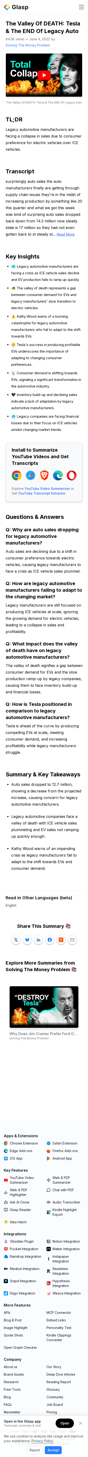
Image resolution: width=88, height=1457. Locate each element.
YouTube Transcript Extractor (41, 493)
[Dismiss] (80, 1423)
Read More (66, 234)
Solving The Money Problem (28, 45)
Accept (53, 1450)
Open (64, 1423)
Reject (35, 1450)
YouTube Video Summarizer (47, 489)
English (11, 905)
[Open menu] (81, 7)
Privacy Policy (42, 1441)
